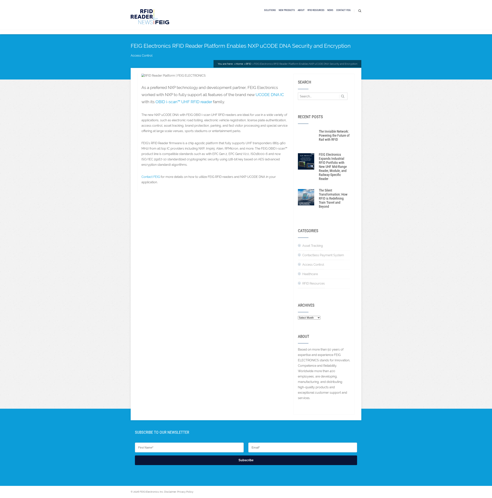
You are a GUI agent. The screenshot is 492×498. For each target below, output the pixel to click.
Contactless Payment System (323, 255)
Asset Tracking (312, 246)
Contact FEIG (343, 10)
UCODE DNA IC (270, 94)
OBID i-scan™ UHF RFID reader (183, 101)
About (301, 10)
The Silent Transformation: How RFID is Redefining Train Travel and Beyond (333, 198)
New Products (287, 10)
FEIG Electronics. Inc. (152, 491)
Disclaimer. (170, 491)
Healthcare (310, 274)
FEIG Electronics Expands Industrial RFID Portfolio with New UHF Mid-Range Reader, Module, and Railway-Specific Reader (333, 166)
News (330, 10)
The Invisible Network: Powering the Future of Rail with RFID (334, 135)
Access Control (141, 55)
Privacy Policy (185, 491)
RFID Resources (316, 10)
